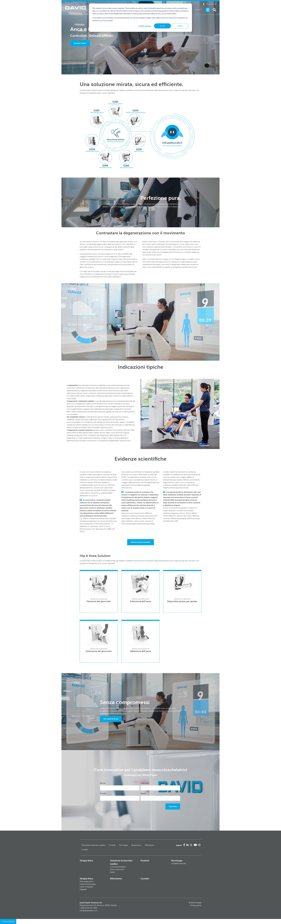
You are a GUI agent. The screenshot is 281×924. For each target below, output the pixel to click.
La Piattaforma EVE (178, 863)
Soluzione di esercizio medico (93, 845)
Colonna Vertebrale (118, 867)
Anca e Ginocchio (117, 869)
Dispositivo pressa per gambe (182, 601)
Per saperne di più (111, 719)
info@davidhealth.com (88, 911)
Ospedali (83, 889)
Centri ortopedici (86, 887)
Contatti (197, 10)
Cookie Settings (8, 921)
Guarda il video (80, 43)
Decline (180, 26)
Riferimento (149, 845)
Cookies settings (145, 26)
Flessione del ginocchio (99, 601)
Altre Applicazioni (87, 881)
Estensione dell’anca (140, 601)
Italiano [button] (210, 4)
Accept (162, 26)
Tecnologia (123, 845)
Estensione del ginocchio (99, 651)
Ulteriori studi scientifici (140, 542)
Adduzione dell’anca (140, 651)
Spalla (112, 872)
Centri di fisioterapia (88, 884)
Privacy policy (195, 905)
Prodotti (112, 845)
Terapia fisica (136, 845)
